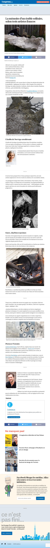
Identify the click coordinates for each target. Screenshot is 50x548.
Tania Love (31, 348)
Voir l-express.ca (6, 533)
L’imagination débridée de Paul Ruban (31, 435)
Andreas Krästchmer (11, 347)
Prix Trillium (9, 357)
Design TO (12, 77)
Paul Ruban (14, 355)
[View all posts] (13, 417)
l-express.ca (11, 409)
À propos (9, 544)
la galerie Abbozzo (32, 91)
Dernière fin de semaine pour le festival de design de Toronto (29, 461)
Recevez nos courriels (43, 2)
